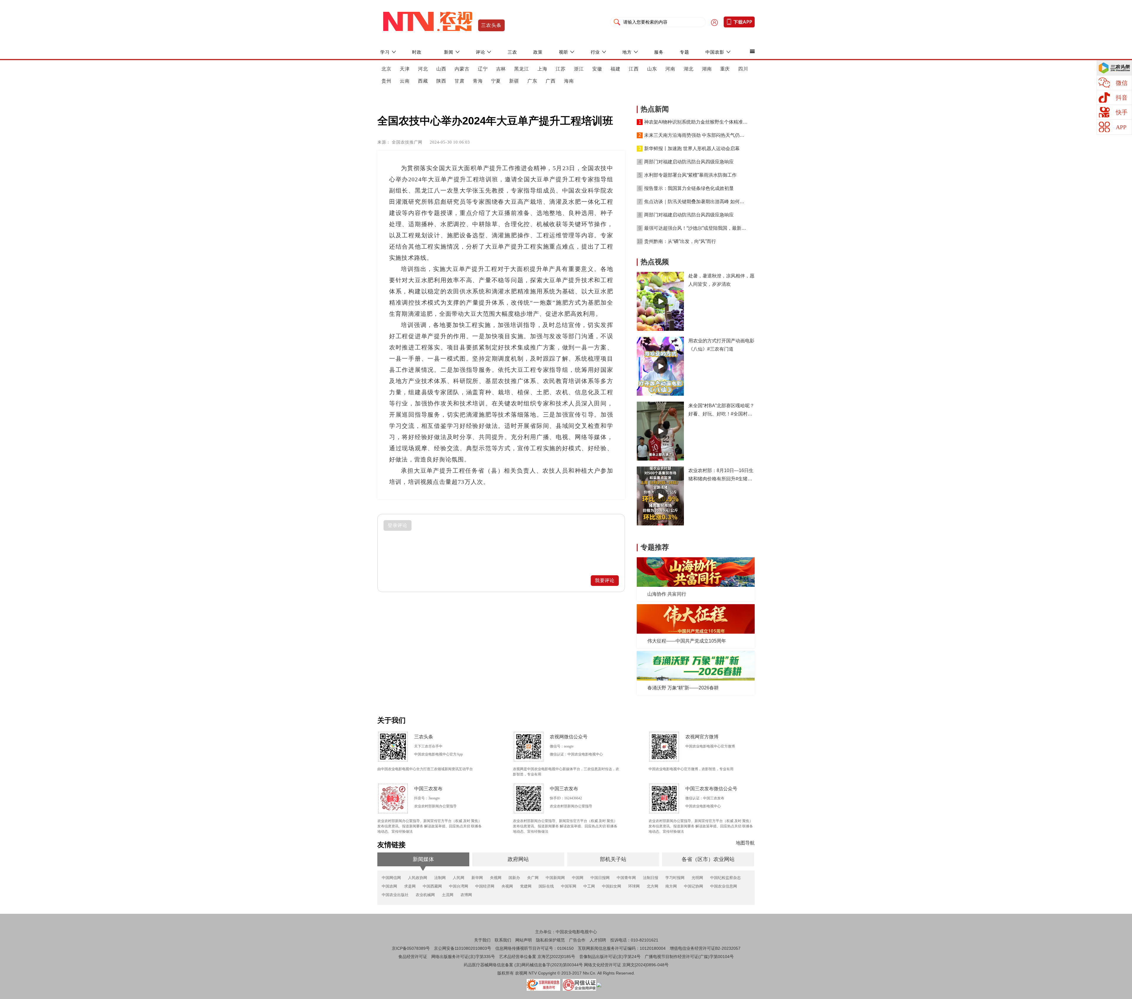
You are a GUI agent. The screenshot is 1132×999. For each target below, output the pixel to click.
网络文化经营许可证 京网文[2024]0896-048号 (626, 964)
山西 (441, 68)
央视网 (495, 877)
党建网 (526, 886)
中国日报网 (600, 877)
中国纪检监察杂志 (725, 877)
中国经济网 (484, 886)
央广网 (533, 877)
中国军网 (568, 886)
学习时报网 (675, 877)
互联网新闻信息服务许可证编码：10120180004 (622, 948)
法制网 (440, 877)
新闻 (448, 52)
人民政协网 (417, 877)
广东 (532, 80)
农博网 (466, 895)
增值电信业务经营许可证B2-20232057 (705, 948)
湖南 (707, 68)
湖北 (689, 68)
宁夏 (496, 80)
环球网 (634, 886)
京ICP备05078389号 (411, 948)
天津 (405, 68)
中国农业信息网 (723, 886)
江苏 (561, 68)
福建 (616, 68)
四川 (743, 68)
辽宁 (483, 68)
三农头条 (491, 25)
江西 (634, 68)
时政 (417, 52)
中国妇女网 (611, 886)
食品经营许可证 (412, 956)
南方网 (671, 886)
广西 (551, 80)
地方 (627, 52)
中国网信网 (391, 877)
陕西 (441, 80)
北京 (386, 68)
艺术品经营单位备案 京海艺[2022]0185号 (537, 956)
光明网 (697, 877)
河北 (423, 68)
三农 (512, 52)
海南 (569, 80)
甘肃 (460, 80)
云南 (405, 80)
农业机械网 (425, 895)
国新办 (514, 877)
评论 (480, 52)
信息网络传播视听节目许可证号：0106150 (534, 948)
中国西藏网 (432, 886)
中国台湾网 (458, 886)
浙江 (579, 68)
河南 (670, 68)
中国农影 (714, 52)
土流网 (447, 895)
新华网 (477, 877)
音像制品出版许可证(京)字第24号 (610, 956)
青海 (478, 80)
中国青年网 (626, 877)
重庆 (725, 68)
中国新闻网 (555, 877)
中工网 (589, 886)
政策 (538, 52)
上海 (542, 68)
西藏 (423, 80)
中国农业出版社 (395, 895)
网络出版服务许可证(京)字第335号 (463, 956)
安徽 (597, 68)
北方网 (652, 886)
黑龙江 (521, 68)
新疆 (514, 80)
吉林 (501, 68)
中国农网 (389, 886)
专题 (684, 52)
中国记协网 (693, 886)
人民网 (458, 877)
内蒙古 (462, 68)
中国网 (577, 877)
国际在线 (546, 886)
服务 (659, 52)
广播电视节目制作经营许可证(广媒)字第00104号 (689, 956)
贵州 (386, 80)
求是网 (410, 886)
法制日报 (650, 877)
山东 (652, 68)
